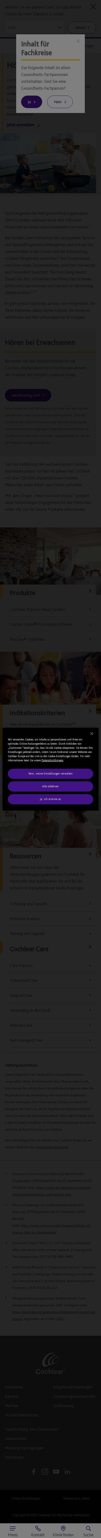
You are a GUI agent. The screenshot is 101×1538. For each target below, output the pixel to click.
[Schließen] (91, 733)
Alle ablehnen (50, 786)
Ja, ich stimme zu (50, 799)
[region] (50, 768)
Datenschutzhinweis (52, 760)
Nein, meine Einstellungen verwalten (50, 773)
